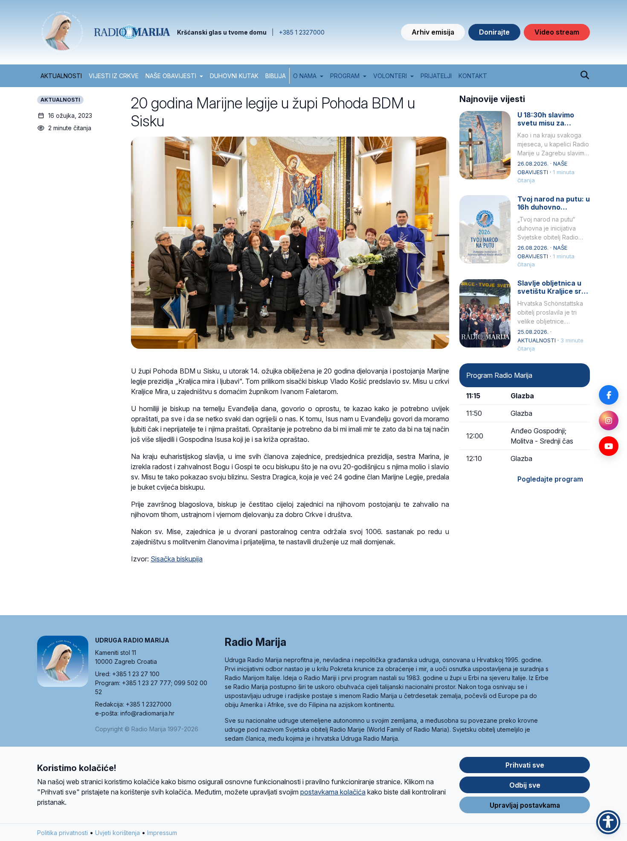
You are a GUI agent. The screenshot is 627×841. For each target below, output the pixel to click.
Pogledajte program (550, 479)
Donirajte (494, 32)
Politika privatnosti (62, 832)
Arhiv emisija (433, 32)
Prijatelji (436, 75)
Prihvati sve (524, 765)
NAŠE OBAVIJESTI (170, 75)
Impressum (162, 832)
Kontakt (473, 75)
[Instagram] (608, 420)
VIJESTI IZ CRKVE (114, 75)
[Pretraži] (584, 75)
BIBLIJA (275, 75)
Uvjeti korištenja (117, 832)
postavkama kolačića (333, 792)
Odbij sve (524, 785)
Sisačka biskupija (177, 559)
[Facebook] (608, 395)
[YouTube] (608, 446)
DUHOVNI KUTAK (234, 75)
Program (345, 75)
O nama (304, 75)
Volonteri (390, 75)
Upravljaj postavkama (525, 805)
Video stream (556, 32)
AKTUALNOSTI (61, 75)
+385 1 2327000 (302, 32)
